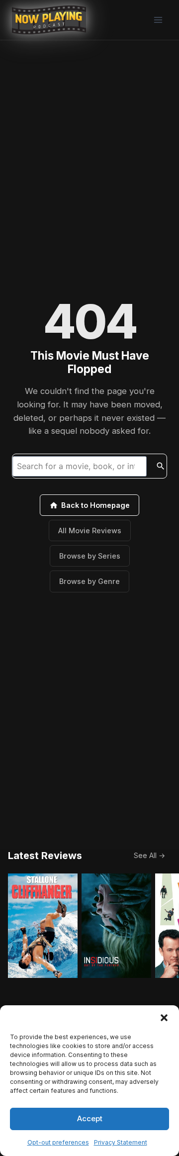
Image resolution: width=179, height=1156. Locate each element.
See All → (149, 855)
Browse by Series (89, 556)
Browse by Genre (89, 581)
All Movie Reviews (89, 530)
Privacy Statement (120, 1142)
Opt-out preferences (58, 1142)
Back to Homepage (95, 505)
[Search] (161, 466)
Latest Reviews (45, 856)
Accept (89, 1118)
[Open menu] (158, 19)
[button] (164, 1018)
